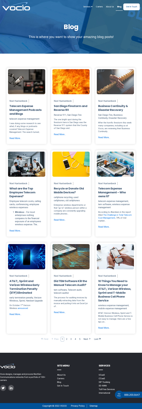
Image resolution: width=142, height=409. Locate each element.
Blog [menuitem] (59, 382)
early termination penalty (21, 297)
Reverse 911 (60, 115)
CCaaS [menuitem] (102, 378)
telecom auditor (61, 293)
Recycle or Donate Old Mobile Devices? (69, 190)
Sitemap (94, 406)
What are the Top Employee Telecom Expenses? (22, 192)
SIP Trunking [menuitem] (104, 382)
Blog (119, 6)
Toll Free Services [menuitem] (107, 389)
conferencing (22, 204)
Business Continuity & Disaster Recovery (113, 108)
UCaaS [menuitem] (102, 375)
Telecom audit (74, 290)
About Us (110, 6)
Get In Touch (131, 6)
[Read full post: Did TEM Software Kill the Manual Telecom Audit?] (71, 270)
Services (86, 6)
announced (23, 308)
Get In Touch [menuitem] (63, 385)
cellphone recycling (63, 197)
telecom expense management (24, 119)
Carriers (99, 6)
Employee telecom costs (21, 201)
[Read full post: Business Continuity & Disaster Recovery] (115, 95)
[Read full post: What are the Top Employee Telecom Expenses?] (26, 177)
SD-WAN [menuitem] (103, 385)
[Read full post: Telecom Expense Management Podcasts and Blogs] (26, 95)
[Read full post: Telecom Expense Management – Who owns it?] (115, 177)
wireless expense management (113, 305)
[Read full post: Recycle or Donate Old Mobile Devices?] (71, 177)
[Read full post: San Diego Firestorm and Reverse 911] (71, 95)
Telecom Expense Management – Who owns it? (112, 192)
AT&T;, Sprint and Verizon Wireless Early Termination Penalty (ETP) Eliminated (24, 287)
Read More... (15, 138)
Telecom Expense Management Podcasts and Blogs (25, 110)
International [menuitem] (104, 393)
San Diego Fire (74, 115)
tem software (104, 204)
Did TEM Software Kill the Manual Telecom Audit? (70, 283)
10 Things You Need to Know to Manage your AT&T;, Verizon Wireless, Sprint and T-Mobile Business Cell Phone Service (114, 290)
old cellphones (72, 200)
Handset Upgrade (34, 300)
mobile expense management (112, 308)
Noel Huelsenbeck (18, 101)
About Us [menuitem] (61, 375)
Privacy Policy (78, 406)
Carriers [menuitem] (60, 378)
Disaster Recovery (118, 118)
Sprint (22, 300)
